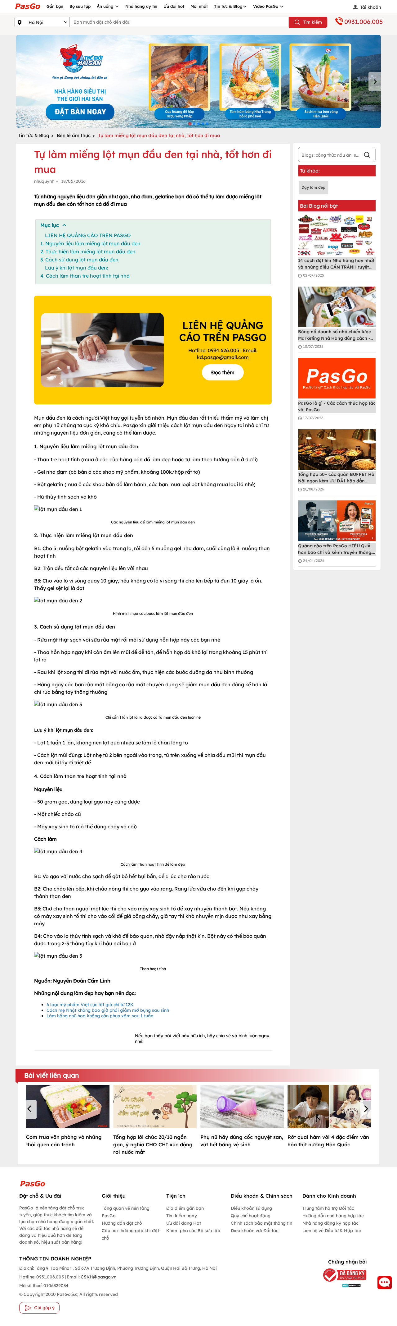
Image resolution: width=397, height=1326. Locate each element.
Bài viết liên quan (51, 1075)
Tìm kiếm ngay (181, 1215)
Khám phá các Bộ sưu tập (193, 1230)
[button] (30, 1109)
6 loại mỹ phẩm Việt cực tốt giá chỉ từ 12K (90, 1004)
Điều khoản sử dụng (251, 1208)
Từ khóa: (310, 171)
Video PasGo (266, 6)
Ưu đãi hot (173, 6)
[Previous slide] (22, 81)
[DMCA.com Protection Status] (342, 1285)
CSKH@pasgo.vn (98, 1277)
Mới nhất (199, 6)
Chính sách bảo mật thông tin (261, 1223)
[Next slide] (374, 81)
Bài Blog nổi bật (319, 206)
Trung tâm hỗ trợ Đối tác (328, 1208)
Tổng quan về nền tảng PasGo (125, 1211)
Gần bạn (55, 6)
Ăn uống (106, 6)
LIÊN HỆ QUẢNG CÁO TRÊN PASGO (88, 235)
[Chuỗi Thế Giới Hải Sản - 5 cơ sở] (198, 81)
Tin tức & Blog (228, 6)
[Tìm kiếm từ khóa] (367, 155)
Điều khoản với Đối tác (254, 1230)
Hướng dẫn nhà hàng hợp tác (333, 1215)
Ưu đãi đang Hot (183, 1223)
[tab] (189, 123)
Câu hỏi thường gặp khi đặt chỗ (130, 1234)
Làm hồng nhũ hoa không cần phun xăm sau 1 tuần (100, 1016)
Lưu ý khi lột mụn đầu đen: (76, 268)
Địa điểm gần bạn (185, 1208)
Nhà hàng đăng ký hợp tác (330, 1223)
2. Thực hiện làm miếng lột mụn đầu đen (88, 251)
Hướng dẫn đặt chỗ (122, 1223)
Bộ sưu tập (80, 6)
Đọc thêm (222, 372)
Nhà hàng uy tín (141, 6)
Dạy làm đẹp (313, 187)
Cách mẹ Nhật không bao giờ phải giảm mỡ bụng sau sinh (108, 1010)
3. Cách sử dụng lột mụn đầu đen (79, 259)
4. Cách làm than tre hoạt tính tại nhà (85, 276)
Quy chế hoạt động (250, 1215)
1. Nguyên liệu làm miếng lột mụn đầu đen (90, 243)
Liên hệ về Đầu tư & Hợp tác (331, 1230)
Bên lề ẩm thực (74, 135)
